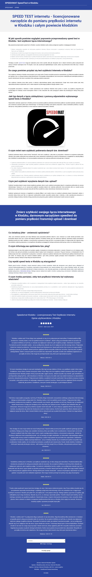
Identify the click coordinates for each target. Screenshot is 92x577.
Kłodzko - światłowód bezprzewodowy (46, 569)
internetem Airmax (25, 271)
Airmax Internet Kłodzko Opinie (46, 563)
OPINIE (17, 7)
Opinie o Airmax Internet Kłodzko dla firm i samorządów (46, 567)
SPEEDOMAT (9, 7)
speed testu (22, 63)
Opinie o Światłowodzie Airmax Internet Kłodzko (46, 565)
